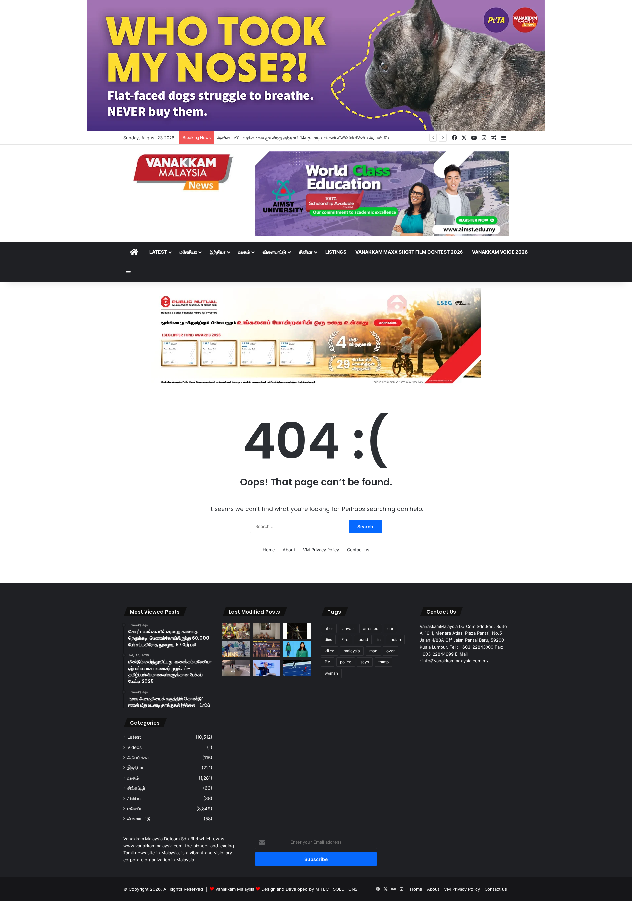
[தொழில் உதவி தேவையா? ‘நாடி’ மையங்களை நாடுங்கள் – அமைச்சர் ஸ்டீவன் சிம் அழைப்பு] (267, 668)
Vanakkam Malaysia (235, 889)
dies (328, 639)
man (373, 650)
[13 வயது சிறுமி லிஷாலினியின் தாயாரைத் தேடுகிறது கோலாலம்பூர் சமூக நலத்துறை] (297, 649)
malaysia (352, 650)
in (379, 639)
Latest (158, 252)
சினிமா (305, 252)
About (289, 549)
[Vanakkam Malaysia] (184, 171)
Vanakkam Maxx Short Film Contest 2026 (409, 252)
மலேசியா (188, 252)
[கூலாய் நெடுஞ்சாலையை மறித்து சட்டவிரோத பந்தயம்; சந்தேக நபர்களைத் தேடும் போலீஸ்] (236, 668)
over (390, 650)
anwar (348, 628)
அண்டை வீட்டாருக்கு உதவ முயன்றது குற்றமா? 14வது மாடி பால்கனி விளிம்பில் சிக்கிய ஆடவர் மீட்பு (304, 137)
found (362, 639)
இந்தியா (217, 252)
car (390, 628)
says (364, 661)
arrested (370, 628)
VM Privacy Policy (321, 549)
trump (383, 661)
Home (269, 549)
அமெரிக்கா (138, 757)
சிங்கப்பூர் (136, 788)
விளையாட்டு (274, 252)
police (345, 661)
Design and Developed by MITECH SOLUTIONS (309, 889)
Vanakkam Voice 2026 (500, 252)
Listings (335, 252)
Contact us (358, 549)
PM (328, 661)
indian (395, 639)
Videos (134, 747)
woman (331, 673)
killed (329, 650)
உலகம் (244, 252)
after (329, 628)
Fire (344, 639)
